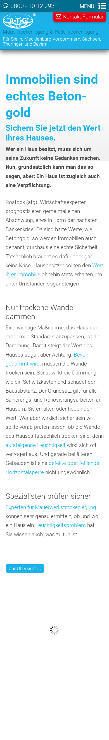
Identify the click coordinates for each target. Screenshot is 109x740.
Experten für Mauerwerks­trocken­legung (51, 507)
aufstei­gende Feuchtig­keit (35, 445)
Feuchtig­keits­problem (60, 525)
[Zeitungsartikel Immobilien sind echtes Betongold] (55, 677)
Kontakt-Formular (83, 16)
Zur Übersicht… (25, 568)
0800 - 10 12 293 (32, 6)
